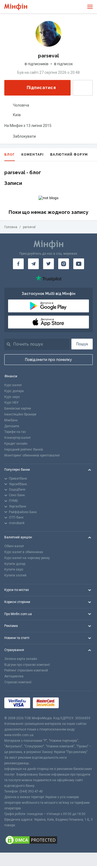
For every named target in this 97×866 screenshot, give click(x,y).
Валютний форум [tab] (69, 154)
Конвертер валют (17, 438)
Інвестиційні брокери (20, 414)
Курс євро (12, 397)
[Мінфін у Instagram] (63, 263)
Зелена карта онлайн (20, 659)
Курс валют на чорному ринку (27, 558)
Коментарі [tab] (32, 154)
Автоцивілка (13, 676)
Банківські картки (17, 408)
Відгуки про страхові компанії (27, 665)
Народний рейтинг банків (23, 449)
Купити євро (13, 569)
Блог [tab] (9, 154)
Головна (10, 227)
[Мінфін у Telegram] (33, 263)
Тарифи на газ (15, 432)
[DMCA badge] (48, 840)
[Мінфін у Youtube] (78, 263)
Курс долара (14, 391)
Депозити (11, 426)
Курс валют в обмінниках (23, 552)
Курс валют (13, 385)
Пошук (82, 344)
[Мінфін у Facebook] (18, 263)
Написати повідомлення (83, 88)
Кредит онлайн (15, 443)
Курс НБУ (11, 402)
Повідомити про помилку (48, 359)
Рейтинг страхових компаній (26, 670)
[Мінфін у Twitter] (48, 263)
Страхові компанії (18, 682)
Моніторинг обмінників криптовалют (32, 455)
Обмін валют (14, 546)
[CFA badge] (73, 703)
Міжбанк (11, 420)
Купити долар (14, 564)
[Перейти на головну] (15, 6)
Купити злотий (15, 575)
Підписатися (41, 87)
